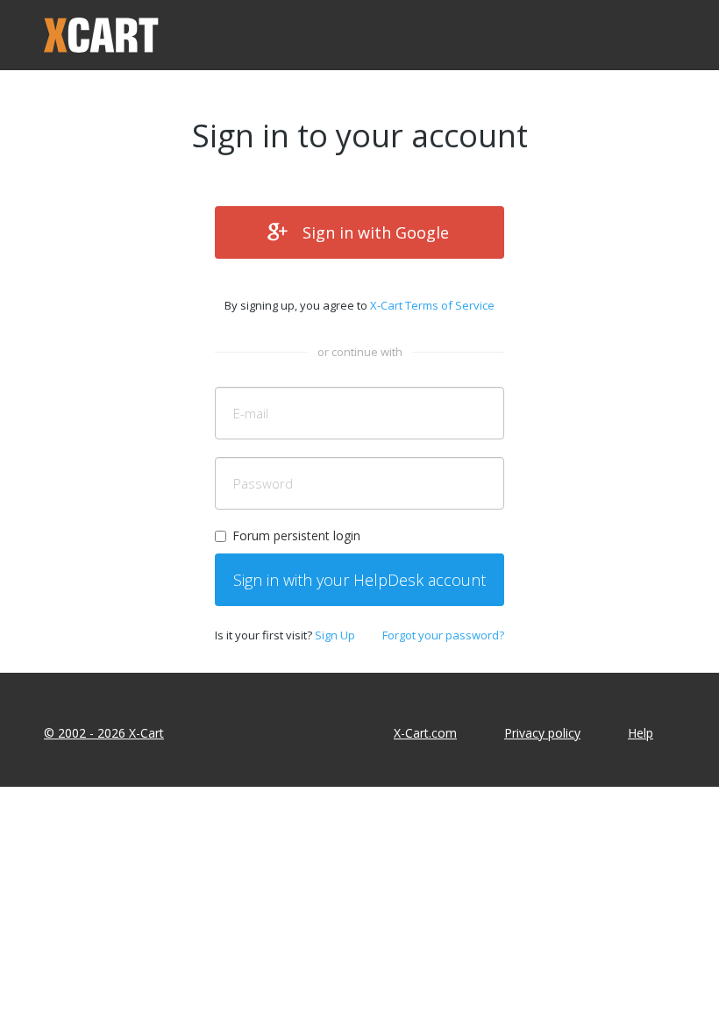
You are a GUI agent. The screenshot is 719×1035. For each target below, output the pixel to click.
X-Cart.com (425, 732)
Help (640, 732)
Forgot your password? (443, 635)
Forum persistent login (296, 535)
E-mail (250, 413)
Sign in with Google (376, 232)
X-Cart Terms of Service (432, 305)
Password (263, 483)
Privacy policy (542, 732)
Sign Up (335, 635)
